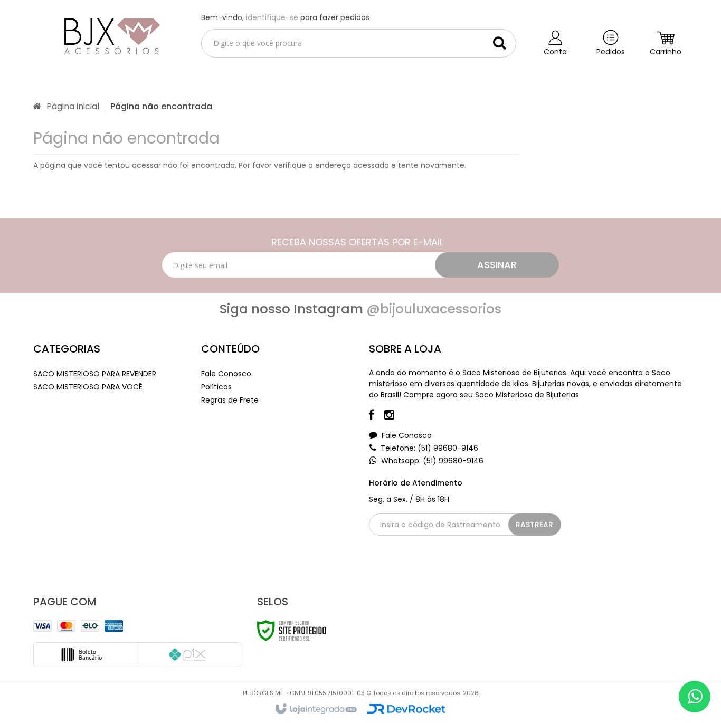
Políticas (216, 387)
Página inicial (72, 106)
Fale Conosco (226, 373)
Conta (555, 51)
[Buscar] (499, 42)
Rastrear (534, 524)
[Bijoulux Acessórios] (108, 34)
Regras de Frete (230, 400)
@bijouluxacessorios (433, 309)
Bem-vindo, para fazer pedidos (285, 17)
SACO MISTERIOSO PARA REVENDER (94, 373)
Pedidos (610, 51)
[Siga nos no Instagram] (394, 416)
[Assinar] (497, 265)
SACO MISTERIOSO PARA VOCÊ (88, 387)
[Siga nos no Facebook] (376, 416)
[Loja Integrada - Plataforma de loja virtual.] (315, 709)
